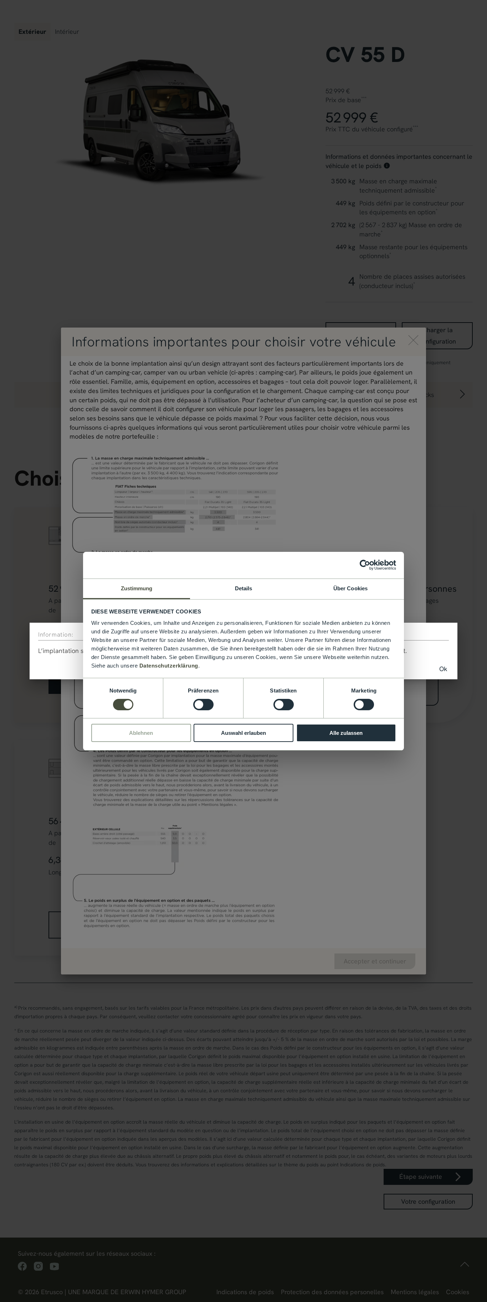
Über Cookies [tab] (350, 588)
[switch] (203, 704)
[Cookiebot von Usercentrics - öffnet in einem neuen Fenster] (365, 565)
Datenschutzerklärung (168, 665)
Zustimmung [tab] (137, 588)
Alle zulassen (346, 733)
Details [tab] (243, 588)
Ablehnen (141, 733)
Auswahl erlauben (243, 733)
